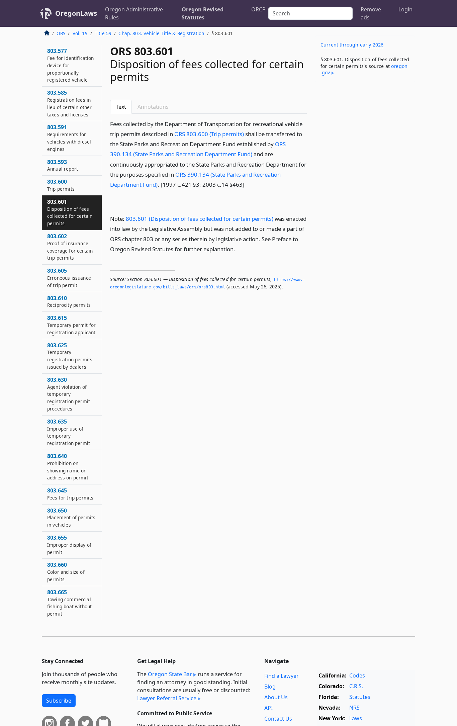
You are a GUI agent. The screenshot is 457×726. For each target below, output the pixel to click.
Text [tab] (121, 106)
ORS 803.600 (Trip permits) (209, 134)
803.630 (68, 394)
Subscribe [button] (58, 700)
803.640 (67, 466)
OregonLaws (76, 13)
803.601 (69, 212)
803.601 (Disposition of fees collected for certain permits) (199, 218)
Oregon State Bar (170, 674)
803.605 (69, 278)
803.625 (69, 356)
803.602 (70, 247)
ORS (61, 33)
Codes (357, 675)
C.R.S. (356, 686)
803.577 (70, 65)
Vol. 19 (80, 33)
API (268, 708)
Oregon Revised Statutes (202, 13)
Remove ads (371, 13)
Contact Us (278, 718)
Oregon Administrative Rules (134, 13)
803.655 (69, 545)
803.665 (69, 602)
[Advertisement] (365, 192)
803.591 (69, 138)
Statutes (359, 697)
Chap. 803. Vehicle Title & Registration (161, 33)
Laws (355, 718)
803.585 (69, 103)
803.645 (70, 494)
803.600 (61, 185)
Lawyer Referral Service (166, 698)
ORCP (258, 9)
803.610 (69, 301)
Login (405, 9)
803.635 (68, 432)
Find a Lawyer (281, 675)
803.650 (71, 517)
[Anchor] (248, 184)
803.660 (66, 572)
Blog (270, 686)
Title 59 (103, 33)
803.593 (62, 165)
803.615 (71, 325)
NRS (354, 707)
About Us (276, 697)
